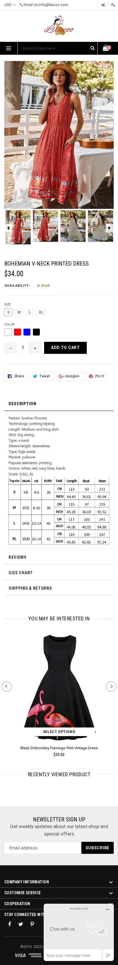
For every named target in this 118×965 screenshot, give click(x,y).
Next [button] (111, 687)
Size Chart (21, 572)
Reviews (18, 557)
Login (103, 5)
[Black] (36, 332)
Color (9, 324)
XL (41, 312)
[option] (18, 230)
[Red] (17, 332)
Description (22, 403)
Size (7, 304)
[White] (8, 332)
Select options (59, 732)
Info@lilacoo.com (53, 5)
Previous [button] (7, 687)
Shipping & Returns (30, 588)
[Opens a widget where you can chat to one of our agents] (79, 932)
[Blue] (27, 332)
